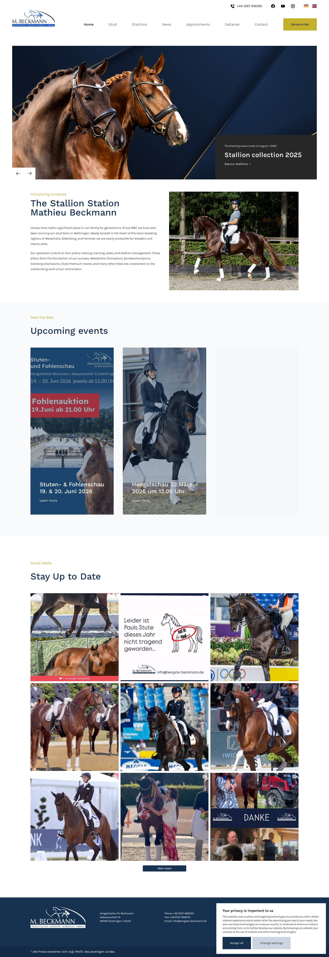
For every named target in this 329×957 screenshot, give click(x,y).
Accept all (236, 943)
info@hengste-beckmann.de (190, 921)
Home (88, 24)
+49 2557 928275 (180, 917)
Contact (261, 24)
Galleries (232, 24)
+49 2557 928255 (249, 6)
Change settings (271, 943)
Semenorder (300, 24)
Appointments (198, 24)
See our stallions (236, 164)
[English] (314, 6)
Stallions (139, 24)
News (166, 24)
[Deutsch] (306, 6)
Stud (113, 24)
